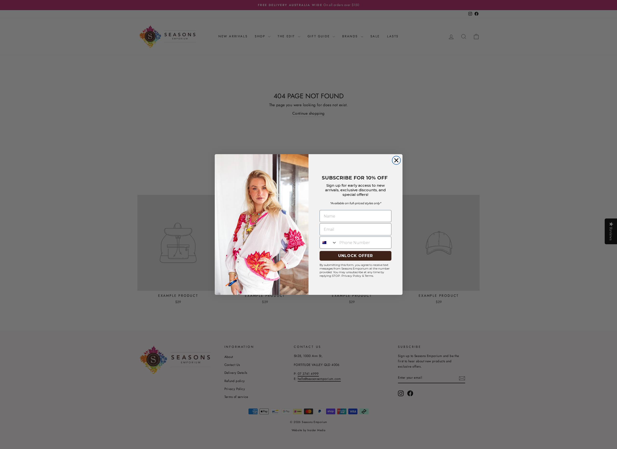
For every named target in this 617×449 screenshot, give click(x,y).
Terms (369, 275)
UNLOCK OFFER (355, 255)
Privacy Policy (351, 275)
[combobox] (328, 242)
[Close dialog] (396, 160)
